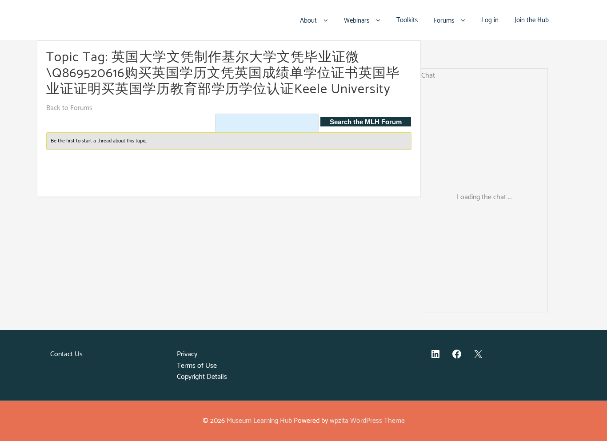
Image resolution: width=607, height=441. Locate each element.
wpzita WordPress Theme (367, 421)
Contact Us (66, 354)
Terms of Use (197, 366)
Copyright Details (202, 377)
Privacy (187, 354)
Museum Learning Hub (259, 421)
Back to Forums (69, 108)
